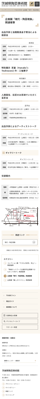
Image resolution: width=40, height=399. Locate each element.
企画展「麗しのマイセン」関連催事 (19, 280)
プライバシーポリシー (13, 384)
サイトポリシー (11, 388)
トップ (4, 10)
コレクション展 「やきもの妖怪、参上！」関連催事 (21, 264)
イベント (10, 10)
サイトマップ (10, 395)
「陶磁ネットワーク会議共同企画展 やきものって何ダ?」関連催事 (21, 270)
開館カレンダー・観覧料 (12, 361)
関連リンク (9, 391)
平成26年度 (18, 10)
